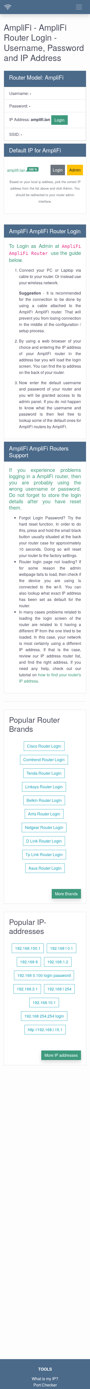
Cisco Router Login (44, 746)
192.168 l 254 (59, 989)
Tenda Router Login (44, 773)
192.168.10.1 (44, 1002)
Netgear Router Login (44, 827)
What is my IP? (45, 1378)
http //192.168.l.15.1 (45, 1029)
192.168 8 (29, 962)
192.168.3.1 (27, 989)
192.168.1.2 (57, 962)
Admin (75, 170)
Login (59, 120)
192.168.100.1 (27, 948)
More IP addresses (61, 1055)
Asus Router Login (45, 868)
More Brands (66, 894)
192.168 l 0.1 (61, 948)
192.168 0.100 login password (44, 975)
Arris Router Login (44, 814)
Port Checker (45, 1385)
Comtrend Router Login (44, 759)
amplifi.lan (16, 170)
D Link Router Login (44, 841)
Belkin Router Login (44, 800)
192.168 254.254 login (44, 1016)
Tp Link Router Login (44, 854)
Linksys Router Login (44, 787)
